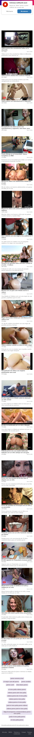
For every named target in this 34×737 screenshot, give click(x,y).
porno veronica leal (17, 678)
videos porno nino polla (17, 699)
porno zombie (26, 681)
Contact (24, 732)
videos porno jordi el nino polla (17, 708)
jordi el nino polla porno (17, 716)
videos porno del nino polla (17, 692)
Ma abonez (24, 11)
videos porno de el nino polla (17, 696)
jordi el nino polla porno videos (17, 705)
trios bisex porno (22, 685)
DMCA (10, 732)
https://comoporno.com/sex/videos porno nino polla (17, 712)
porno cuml (10, 685)
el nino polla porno (17, 720)
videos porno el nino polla (17, 702)
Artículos (4, 732)
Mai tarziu (9, 11)
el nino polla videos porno (17, 689)
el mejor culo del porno (11, 681)
